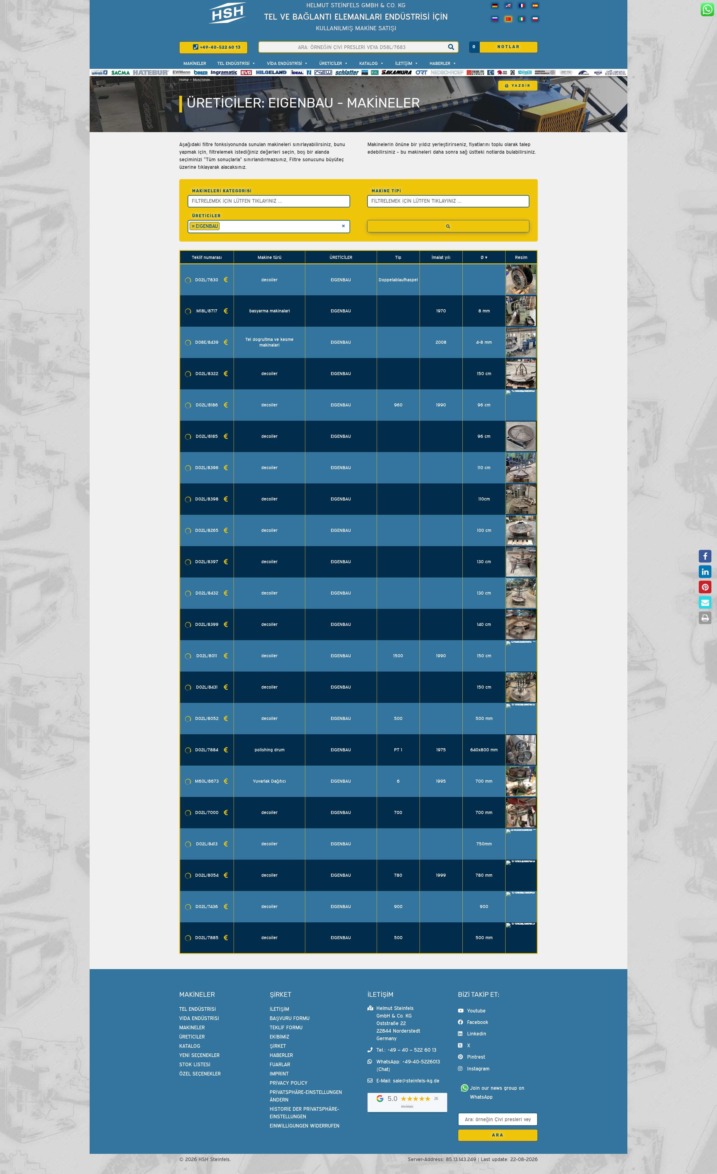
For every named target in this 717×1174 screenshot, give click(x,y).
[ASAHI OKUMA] (502, 72)
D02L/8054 (206, 875)
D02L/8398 (206, 498)
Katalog (368, 63)
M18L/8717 (206, 310)
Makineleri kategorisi (222, 191)
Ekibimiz (279, 1037)
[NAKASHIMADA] (323, 72)
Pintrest (476, 1057)
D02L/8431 (207, 686)
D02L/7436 (206, 906)
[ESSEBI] (525, 72)
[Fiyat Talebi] (225, 280)
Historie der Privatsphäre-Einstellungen (304, 1112)
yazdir (521, 86)
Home (183, 80)
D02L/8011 (206, 655)
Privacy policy (289, 1083)
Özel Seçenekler (200, 1074)
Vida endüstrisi (284, 63)
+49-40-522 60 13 (220, 47)
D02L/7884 (206, 749)
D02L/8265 (206, 530)
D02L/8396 (206, 467)
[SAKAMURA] (396, 72)
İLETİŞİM (403, 63)
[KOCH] (598, 72)
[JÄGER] (615, 72)
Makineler (194, 63)
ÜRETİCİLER (330, 63)
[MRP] (512, 72)
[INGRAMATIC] (224, 72)
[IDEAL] (297, 72)
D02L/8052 (206, 718)
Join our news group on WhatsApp (498, 1092)
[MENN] (181, 72)
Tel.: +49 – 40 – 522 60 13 (406, 1050)
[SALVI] (365, 72)
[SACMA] (120, 72)
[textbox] (270, 200)
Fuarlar (280, 1064)
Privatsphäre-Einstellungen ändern (306, 1096)
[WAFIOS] (99, 72)
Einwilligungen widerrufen (304, 1126)
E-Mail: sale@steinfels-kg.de (407, 1081)
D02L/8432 (206, 592)
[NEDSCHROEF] (447, 72)
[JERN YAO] (566, 72)
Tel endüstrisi (233, 63)
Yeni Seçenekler (199, 1055)
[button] (705, 556)
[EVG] (246, 72)
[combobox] (269, 201)
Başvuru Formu (289, 1018)
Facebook (477, 1022)
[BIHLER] (201, 72)
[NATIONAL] (308, 72)
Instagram (478, 1069)
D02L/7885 (206, 937)
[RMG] (375, 72)
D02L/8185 (207, 436)
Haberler (440, 63)
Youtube (476, 1011)
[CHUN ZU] (476, 72)
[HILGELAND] (271, 72)
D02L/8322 (206, 373)
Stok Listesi (194, 1064)
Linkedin (476, 1034)
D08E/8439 (206, 342)
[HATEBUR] (151, 72)
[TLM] (490, 72)
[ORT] (421, 72)
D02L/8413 (207, 843)
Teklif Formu (286, 1027)
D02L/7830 (206, 279)
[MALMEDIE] (584, 72)
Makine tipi (386, 191)
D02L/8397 (206, 561)
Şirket (278, 1046)
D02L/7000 (206, 812)
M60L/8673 (207, 781)
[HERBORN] (545, 72)
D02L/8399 (206, 624)
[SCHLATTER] (347, 72)
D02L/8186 (207, 404)
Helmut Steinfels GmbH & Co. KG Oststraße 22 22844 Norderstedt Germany (398, 1023)
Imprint (279, 1074)
